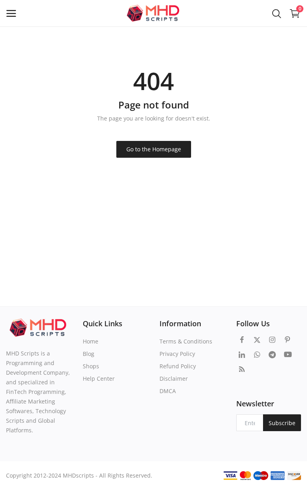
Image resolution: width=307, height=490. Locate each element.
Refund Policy (177, 366)
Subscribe (282, 423)
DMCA (167, 391)
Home (90, 341)
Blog (88, 353)
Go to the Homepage (153, 149)
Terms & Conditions (185, 341)
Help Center (99, 378)
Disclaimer (173, 378)
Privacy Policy (177, 353)
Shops (91, 366)
